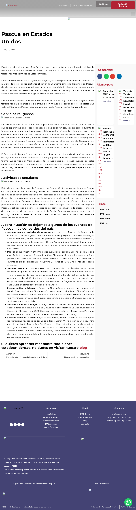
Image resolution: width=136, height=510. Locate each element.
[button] (133, 14)
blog (83, 348)
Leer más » (107, 101)
